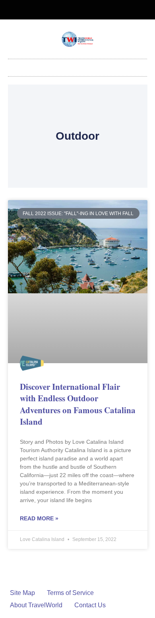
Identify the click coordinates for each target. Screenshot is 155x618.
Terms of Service (70, 592)
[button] (77, 65)
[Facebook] (71, 9)
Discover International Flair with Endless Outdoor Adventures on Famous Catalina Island (78, 404)
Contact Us (90, 605)
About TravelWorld (36, 605)
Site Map (22, 592)
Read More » (39, 518)
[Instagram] (84, 9)
